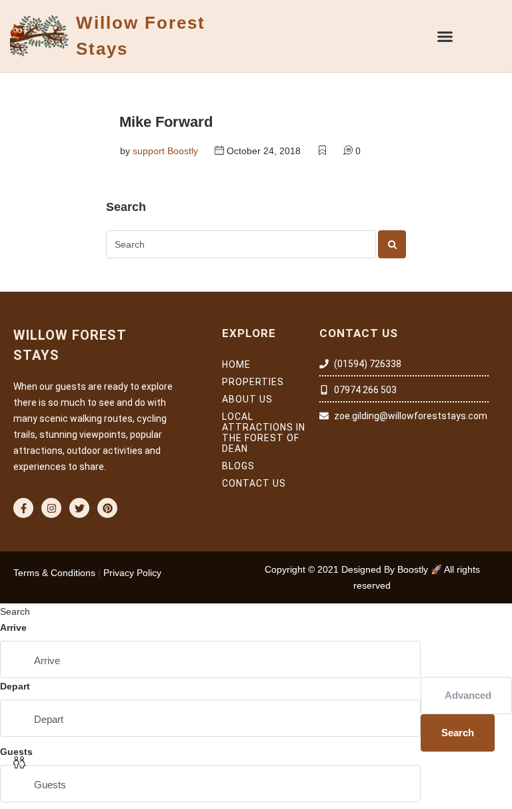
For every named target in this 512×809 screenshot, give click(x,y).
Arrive (13, 627)
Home (236, 364)
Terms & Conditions (54, 572)
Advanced (468, 695)
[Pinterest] (107, 508)
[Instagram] (51, 508)
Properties (253, 381)
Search (457, 732)
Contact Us (254, 483)
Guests (16, 751)
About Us (247, 399)
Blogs (238, 466)
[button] (445, 36)
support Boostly (165, 151)
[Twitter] (79, 508)
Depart (15, 686)
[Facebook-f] (23, 508)
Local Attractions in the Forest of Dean (263, 432)
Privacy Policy (132, 572)
